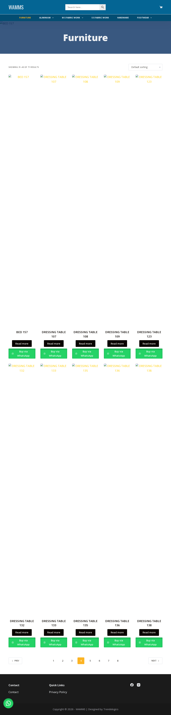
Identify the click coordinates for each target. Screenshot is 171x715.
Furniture (25, 17)
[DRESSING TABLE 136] (117, 489)
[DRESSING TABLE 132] (22, 489)
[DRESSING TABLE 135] (85, 489)
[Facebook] (132, 685)
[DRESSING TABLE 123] (149, 200)
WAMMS (16, 7)
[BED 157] (22, 200)
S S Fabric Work (100, 17)
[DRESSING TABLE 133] (53, 489)
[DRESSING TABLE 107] (53, 200)
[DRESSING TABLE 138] (149, 489)
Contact (14, 692)
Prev (17, 660)
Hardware (123, 17)
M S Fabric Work (71, 17)
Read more (21, 343)
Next (153, 660)
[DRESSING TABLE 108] (85, 200)
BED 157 (22, 332)
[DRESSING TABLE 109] (117, 200)
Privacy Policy (58, 692)
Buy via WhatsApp (23, 353)
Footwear (143, 17)
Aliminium (45, 17)
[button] (8, 703)
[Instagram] (138, 685)
